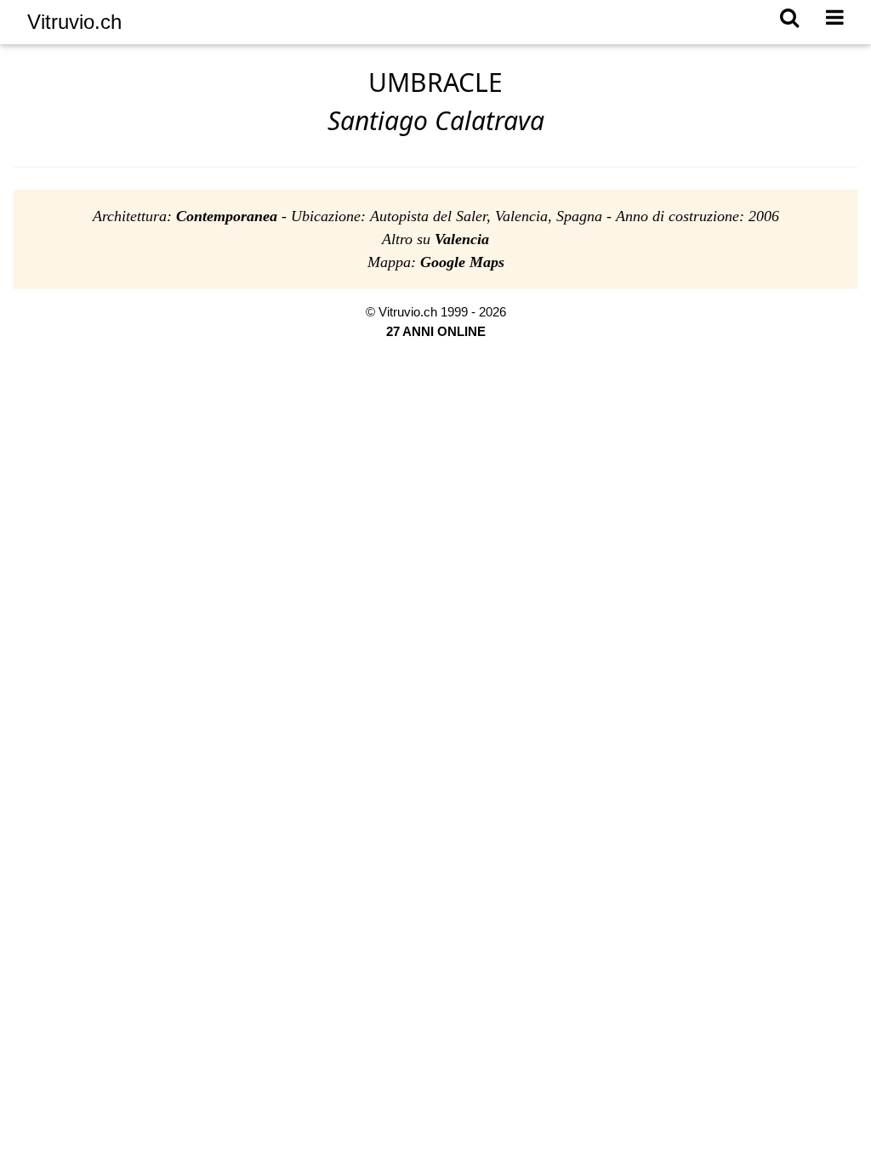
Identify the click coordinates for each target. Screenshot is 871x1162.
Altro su (435, 239)
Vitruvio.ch (74, 21)
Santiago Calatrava (435, 120)
